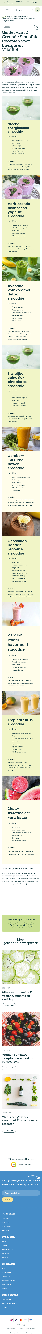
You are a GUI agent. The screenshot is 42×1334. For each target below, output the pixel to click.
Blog (3, 1268)
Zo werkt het (6, 1276)
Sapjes (4, 1241)
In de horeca (6, 1226)
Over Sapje (5, 1218)
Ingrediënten (6, 1272)
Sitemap (29, 1333)
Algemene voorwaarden (26, 1329)
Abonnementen (7, 1249)
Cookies (4, 1288)
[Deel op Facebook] (11, 925)
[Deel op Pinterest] (24, 925)
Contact (5, 1307)
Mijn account (6, 1299)
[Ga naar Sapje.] (3, 17)
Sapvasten (5, 1253)
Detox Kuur (5, 1245)
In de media (6, 1222)
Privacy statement (16, 1333)
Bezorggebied (6, 1284)
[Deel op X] (18, 925)
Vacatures (5, 1230)
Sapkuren (5, 1257)
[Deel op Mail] (31, 925)
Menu (7, 10)
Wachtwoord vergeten (9, 1303)
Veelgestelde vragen (9, 1280)
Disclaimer (11, 1329)
